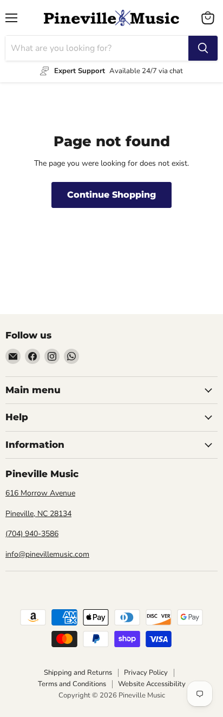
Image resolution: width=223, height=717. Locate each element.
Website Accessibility (152, 684)
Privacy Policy (146, 672)
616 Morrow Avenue (40, 493)
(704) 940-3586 (31, 534)
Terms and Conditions (72, 684)
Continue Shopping (111, 195)
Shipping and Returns (78, 672)
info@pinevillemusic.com (47, 554)
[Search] (203, 48)
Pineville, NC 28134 (38, 514)
